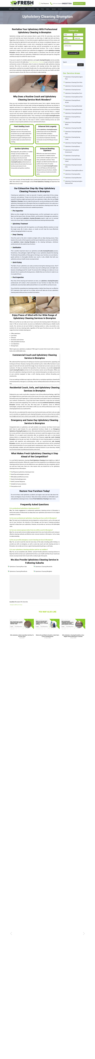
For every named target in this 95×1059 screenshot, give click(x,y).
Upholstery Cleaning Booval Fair (74, 96)
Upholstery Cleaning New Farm (73, 93)
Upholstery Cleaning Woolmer (73, 177)
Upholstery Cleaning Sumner (73, 89)
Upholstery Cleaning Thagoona (73, 143)
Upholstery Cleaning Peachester (73, 109)
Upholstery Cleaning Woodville (43, 566)
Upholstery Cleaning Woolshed (73, 106)
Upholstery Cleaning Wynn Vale (18, 566)
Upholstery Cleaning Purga (72, 155)
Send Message (73, 53)
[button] (84, 933)
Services (16, 9)
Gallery (48, 9)
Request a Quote (78, 3)
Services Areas (30, 9)
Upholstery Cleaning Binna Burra (74, 170)
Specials (54, 9)
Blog (38, 9)
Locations (22, 9)
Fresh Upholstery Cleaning (36, 62)
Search (65, 62)
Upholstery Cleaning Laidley (72, 174)
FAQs (42, 9)
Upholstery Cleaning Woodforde (18, 571)
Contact (60, 9)
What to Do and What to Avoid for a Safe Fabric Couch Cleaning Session (47, 635)
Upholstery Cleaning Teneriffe (73, 128)
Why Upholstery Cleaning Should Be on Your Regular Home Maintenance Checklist (73, 635)
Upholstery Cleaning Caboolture (74, 86)
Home (10, 9)
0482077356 (62, 3)
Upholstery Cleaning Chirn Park (73, 82)
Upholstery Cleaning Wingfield (43, 571)
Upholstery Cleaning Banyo (72, 146)
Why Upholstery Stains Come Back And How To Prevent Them (22, 635)
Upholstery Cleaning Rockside (73, 113)
